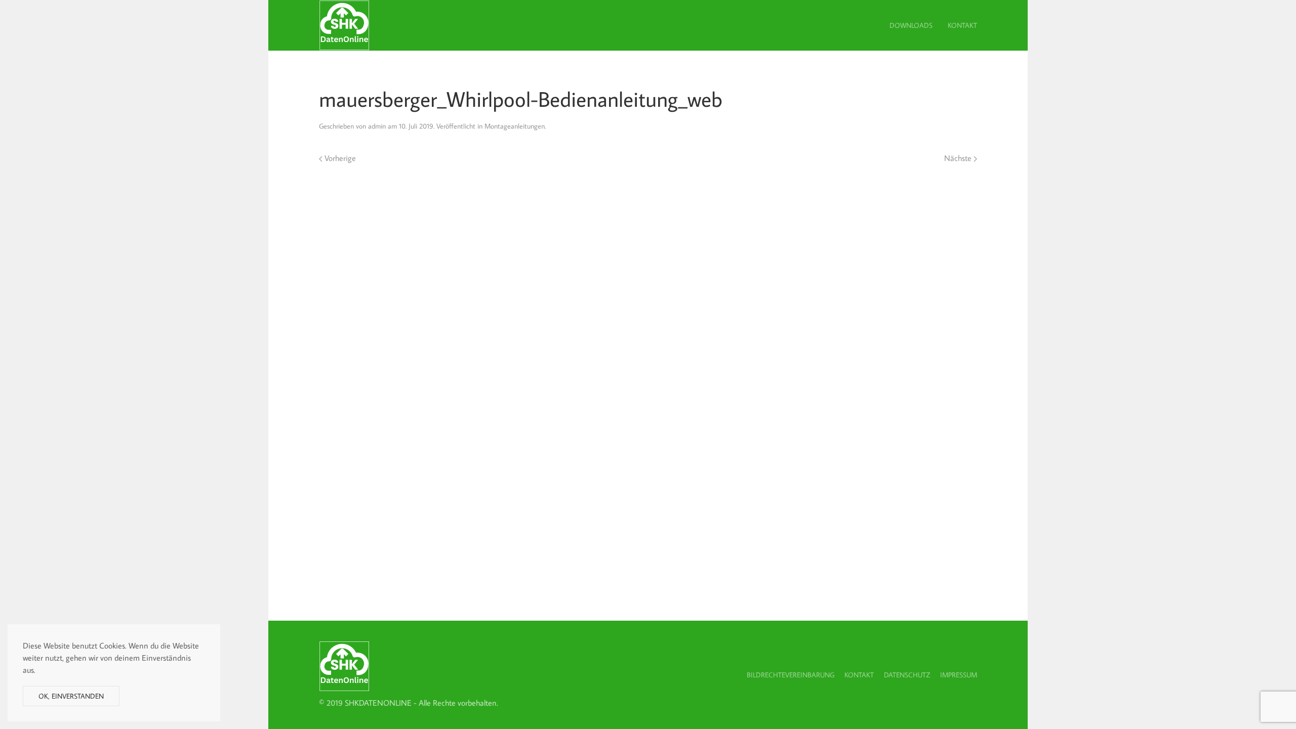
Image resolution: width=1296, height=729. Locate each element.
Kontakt (962, 25)
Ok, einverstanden (71, 696)
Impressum (958, 674)
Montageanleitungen (514, 126)
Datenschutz (907, 674)
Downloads (911, 25)
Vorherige (339, 158)
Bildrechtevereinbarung (790, 674)
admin (377, 126)
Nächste (959, 158)
